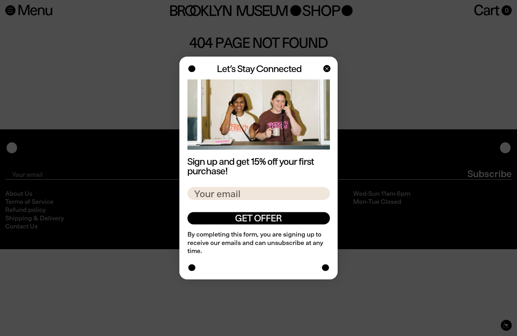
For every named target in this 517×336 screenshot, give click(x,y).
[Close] (326, 69)
